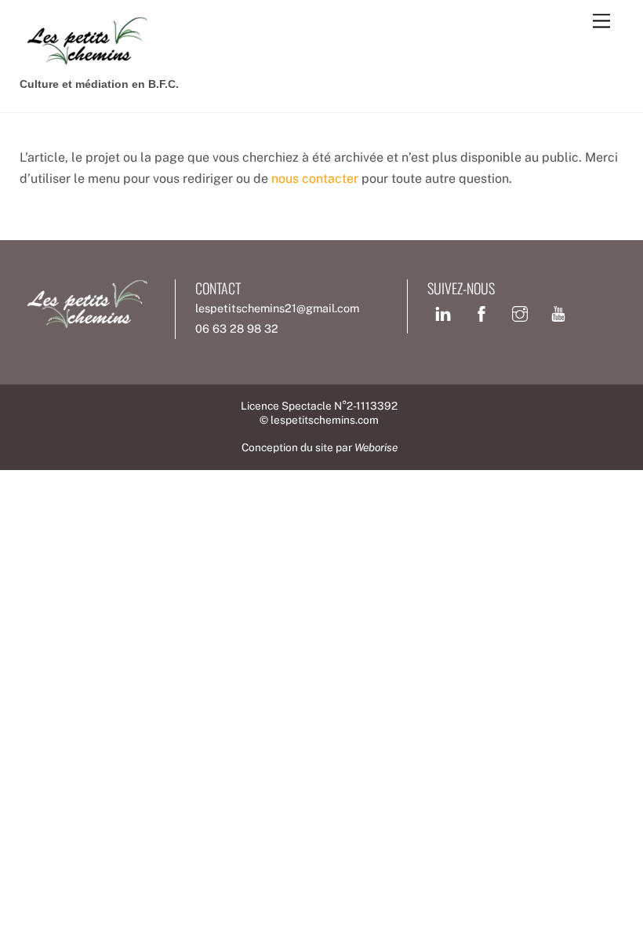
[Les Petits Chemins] (86, 59)
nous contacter (314, 178)
